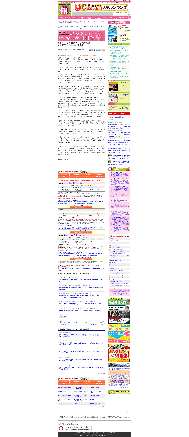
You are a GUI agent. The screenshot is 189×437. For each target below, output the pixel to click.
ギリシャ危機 (63, 316)
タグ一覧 (107, 432)
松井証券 (92, 399)
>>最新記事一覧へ (101, 373)
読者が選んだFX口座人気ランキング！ (119, 283)
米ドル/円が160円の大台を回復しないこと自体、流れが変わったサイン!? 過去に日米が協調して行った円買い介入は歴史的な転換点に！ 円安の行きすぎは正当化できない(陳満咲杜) (120, 377)
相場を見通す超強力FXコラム (71, 21)
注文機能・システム (114, 268)
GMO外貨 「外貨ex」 (95, 387)
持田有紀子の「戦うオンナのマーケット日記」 (87, 21)
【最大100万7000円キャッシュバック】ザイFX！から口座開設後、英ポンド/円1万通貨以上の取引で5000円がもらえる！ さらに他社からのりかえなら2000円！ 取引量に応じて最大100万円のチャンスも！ (120, 181)
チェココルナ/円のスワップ (116, 249)
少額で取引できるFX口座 (116, 258)
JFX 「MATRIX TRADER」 (64, 395)
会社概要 (83, 432)
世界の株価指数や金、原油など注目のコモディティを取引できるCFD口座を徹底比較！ (119, 68)
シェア (91, 50)
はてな (96, 50)
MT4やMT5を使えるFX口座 (116, 275)
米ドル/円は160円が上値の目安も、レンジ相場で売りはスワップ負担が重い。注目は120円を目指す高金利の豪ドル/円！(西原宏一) (120, 384)
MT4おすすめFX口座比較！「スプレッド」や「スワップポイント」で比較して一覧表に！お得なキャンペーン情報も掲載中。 (119, 47)
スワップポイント (114, 243)
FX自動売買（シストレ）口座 (117, 277)
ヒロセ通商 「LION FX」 (95, 395)
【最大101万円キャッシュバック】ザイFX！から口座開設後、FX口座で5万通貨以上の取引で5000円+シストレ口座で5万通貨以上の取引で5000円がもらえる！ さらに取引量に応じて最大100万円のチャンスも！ (120, 212)
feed (104, 50)
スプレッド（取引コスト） (116, 240)
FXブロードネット (62, 403)
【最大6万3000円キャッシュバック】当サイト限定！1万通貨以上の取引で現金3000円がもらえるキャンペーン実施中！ (120, 200)
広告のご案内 (112, 432)
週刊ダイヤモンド (96, 434)
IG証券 (75, 403)
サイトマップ (101, 432)
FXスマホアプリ (114, 266)
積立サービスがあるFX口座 (116, 270)
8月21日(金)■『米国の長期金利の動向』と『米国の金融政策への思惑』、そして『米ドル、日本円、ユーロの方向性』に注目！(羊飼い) (120, 381)
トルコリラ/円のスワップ (116, 245)
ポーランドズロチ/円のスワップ (117, 253)
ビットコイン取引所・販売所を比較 (118, 285)
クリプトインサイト (110, 434)
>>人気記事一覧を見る (125, 387)
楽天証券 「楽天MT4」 (95, 403)
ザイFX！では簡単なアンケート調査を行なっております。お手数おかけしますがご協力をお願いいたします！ (119, 52)
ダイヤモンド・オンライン (87, 434)
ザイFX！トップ (61, 21)
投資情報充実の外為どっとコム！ (78, 55)
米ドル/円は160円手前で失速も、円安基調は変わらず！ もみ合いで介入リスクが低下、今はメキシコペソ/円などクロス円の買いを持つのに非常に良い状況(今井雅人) (120, 372)
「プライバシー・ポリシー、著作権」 (103, 418)
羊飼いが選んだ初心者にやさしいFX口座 (119, 255)
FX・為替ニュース (114, 264)
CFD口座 (112, 279)
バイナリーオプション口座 (116, 281)
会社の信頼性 (113, 262)
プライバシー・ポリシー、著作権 (92, 432)
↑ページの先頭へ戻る (127, 412)
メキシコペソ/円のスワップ (116, 247)
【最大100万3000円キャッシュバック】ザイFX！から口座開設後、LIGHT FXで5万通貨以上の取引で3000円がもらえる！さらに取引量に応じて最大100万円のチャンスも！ (120, 229)
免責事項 (78, 432)
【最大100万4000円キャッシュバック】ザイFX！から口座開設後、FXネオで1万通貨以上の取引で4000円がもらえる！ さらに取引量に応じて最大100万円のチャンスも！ (120, 174)
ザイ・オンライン (103, 434)
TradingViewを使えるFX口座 (116, 273)
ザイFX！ (116, 434)
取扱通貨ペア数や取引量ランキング (118, 260)
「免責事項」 (92, 418)
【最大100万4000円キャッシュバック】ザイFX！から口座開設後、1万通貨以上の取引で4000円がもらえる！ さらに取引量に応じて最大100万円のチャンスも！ (120, 205)
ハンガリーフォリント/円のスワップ (118, 251)
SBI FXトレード (62, 391)
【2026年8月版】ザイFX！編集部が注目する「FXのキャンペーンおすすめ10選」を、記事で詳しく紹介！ (119, 76)
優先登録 (101, 50)
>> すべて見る (102, 406)
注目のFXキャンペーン (115, 238)
